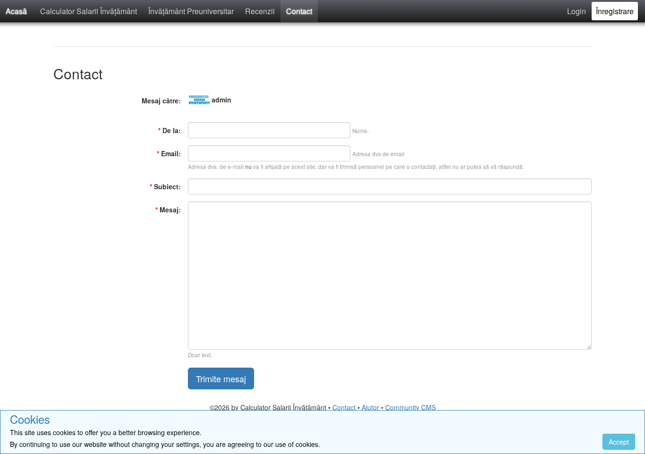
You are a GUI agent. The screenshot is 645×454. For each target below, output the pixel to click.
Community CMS (410, 407)
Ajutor (370, 407)
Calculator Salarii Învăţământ (88, 11)
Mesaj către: (161, 100)
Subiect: (165, 186)
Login (576, 11)
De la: (169, 130)
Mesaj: (168, 209)
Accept (619, 441)
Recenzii (260, 11)
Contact (299, 11)
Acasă (16, 11)
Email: (169, 153)
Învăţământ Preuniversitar (191, 11)
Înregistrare (615, 11)
